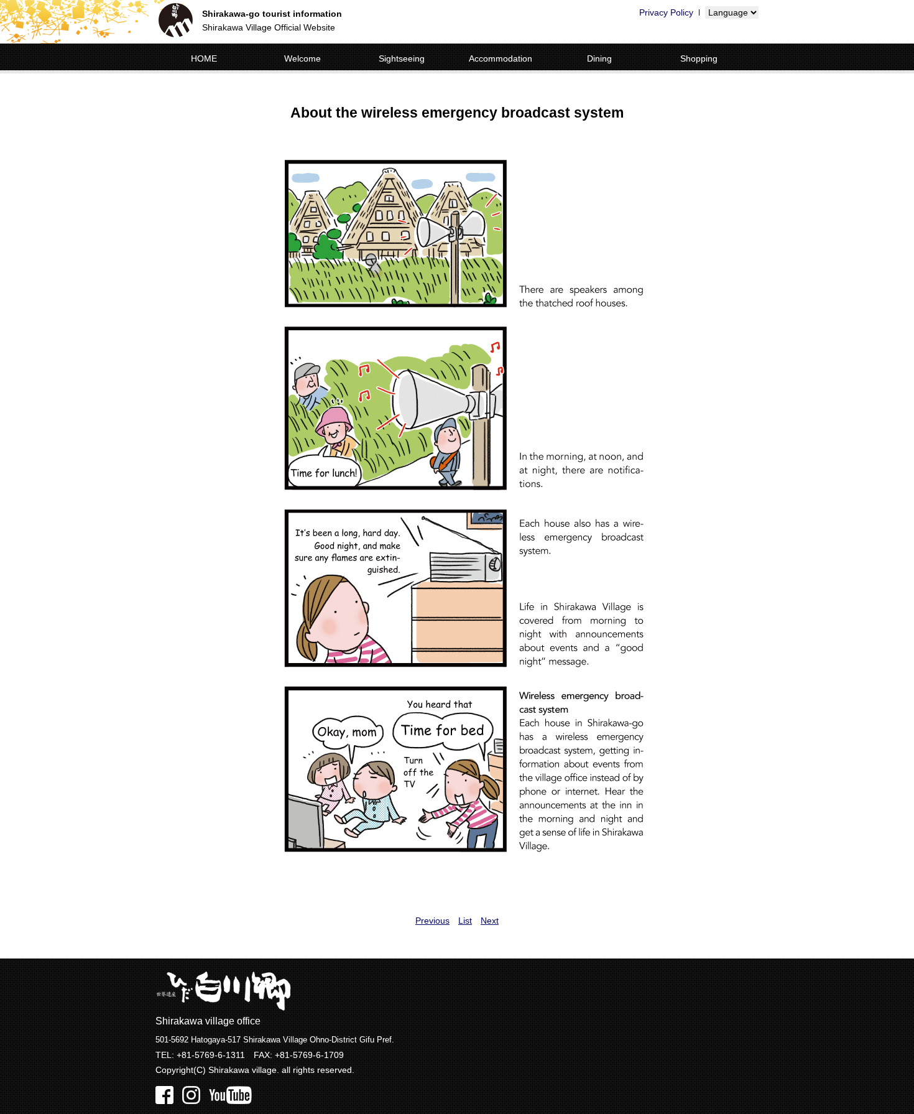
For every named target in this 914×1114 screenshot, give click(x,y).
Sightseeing (402, 58)
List (465, 921)
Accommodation (500, 58)
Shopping (699, 58)
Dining (599, 58)
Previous (432, 921)
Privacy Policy (666, 12)
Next (490, 921)
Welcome (302, 58)
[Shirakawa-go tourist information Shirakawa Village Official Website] (176, 22)
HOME (204, 58)
